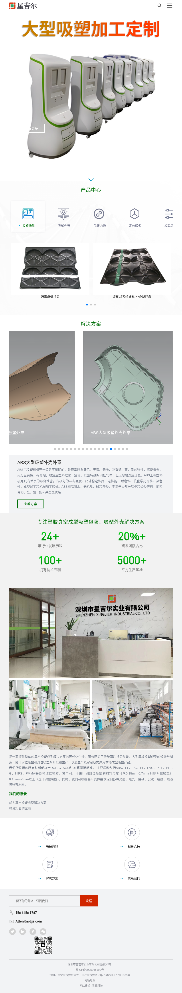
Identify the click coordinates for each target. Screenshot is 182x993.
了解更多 (31, 128)
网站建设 (84, 985)
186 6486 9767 (26, 912)
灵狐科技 (97, 985)
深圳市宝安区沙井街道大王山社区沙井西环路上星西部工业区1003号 (89, 975)
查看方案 (30, 504)
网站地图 (90, 980)
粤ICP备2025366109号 (90, 969)
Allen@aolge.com (29, 921)
